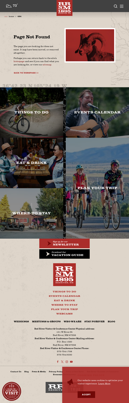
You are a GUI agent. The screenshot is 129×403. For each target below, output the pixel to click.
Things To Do (64, 291)
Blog (111, 321)
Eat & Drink (64, 300)
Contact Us (15, 371)
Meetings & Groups (46, 321)
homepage (19, 61)
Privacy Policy (56, 371)
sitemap (47, 64)
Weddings (21, 321)
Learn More (104, 383)
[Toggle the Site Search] (115, 6)
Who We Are (73, 321)
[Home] (64, 8)
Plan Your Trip (64, 309)
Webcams (64, 313)
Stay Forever (94, 321)
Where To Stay (64, 304)
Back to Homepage (25, 73)
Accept (86, 394)
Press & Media (39, 371)
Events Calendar (64, 296)
